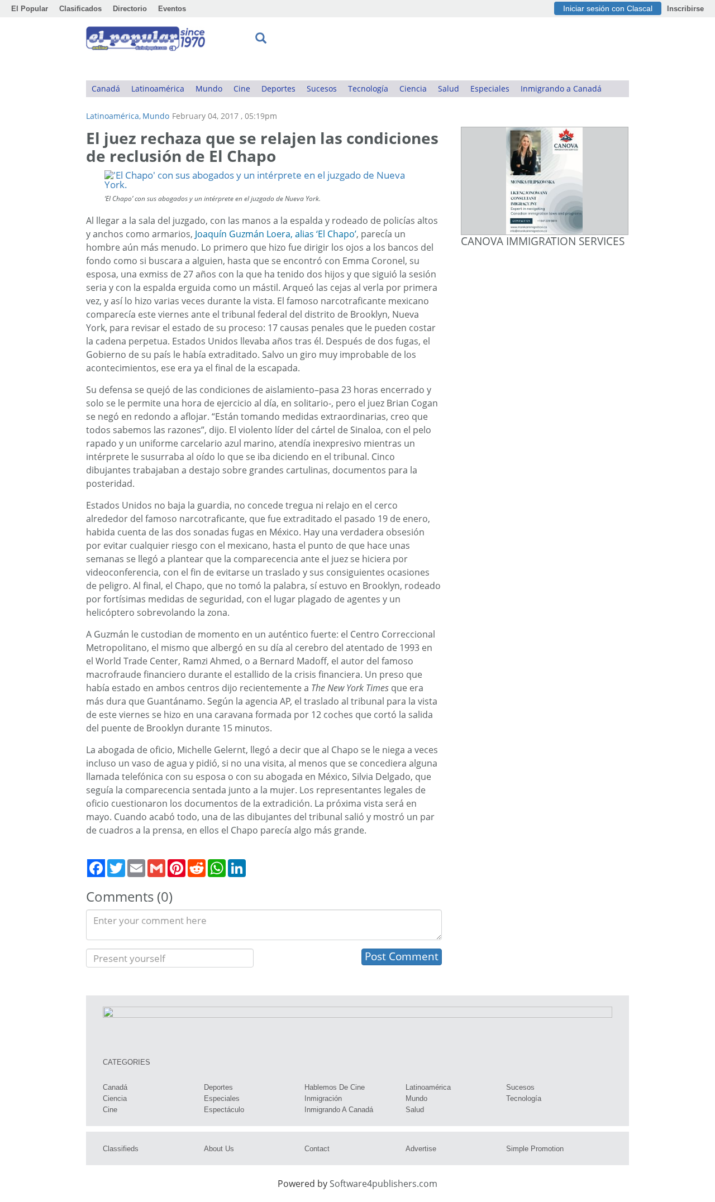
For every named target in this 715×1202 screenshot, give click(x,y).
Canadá (106, 88)
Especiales (489, 88)
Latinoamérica (157, 88)
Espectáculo (224, 1109)
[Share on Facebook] (96, 868)
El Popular (29, 8)
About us (219, 1148)
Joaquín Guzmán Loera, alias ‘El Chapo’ (275, 234)
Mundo (209, 88)
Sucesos (322, 88)
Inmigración (323, 1098)
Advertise (421, 1148)
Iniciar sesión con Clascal (607, 8)
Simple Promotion (535, 1148)
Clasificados (80, 8)
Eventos (172, 8)
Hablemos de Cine (334, 1087)
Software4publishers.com (383, 1183)
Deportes (278, 88)
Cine (241, 88)
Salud (448, 88)
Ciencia (413, 88)
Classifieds (121, 1148)
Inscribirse (685, 8)
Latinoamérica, (113, 116)
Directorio (130, 8)
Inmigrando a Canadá (561, 88)
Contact (317, 1148)
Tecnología (368, 88)
